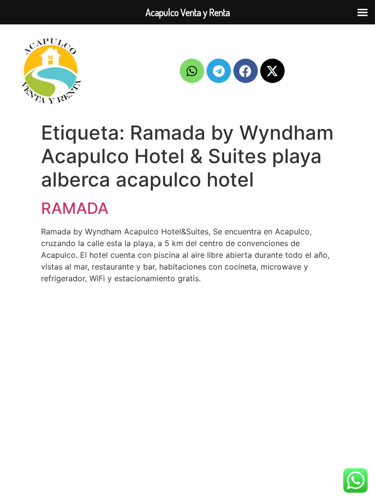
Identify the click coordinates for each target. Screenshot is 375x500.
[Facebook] (245, 71)
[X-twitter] (272, 71)
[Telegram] (219, 71)
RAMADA (74, 208)
